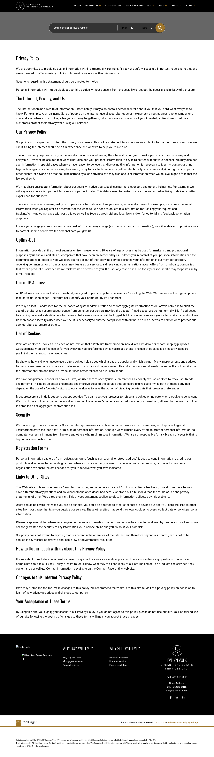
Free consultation (118, 665)
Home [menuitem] (77, 5)
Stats (189, 5)
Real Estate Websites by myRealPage (182, 722)
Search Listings (71, 665)
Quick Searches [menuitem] (134, 5)
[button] (170, 697)
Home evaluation (117, 661)
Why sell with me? (118, 657)
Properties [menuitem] (91, 5)
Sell (161, 5)
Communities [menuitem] (113, 5)
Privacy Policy (160, 722)
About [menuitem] (175, 5)
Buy (149, 5)
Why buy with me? (72, 657)
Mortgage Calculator (73, 661)
